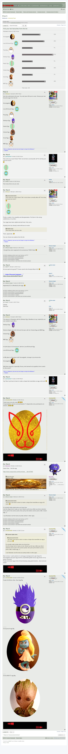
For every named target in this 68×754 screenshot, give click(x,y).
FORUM (63, 4)
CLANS (50, 5)
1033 (53, 402)
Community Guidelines (16, 22)
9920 (53, 275)
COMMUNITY (56, 5)
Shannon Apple (52, 245)
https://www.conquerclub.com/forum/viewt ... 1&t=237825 (18, 471)
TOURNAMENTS (44, 5)
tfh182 (50, 179)
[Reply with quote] (45, 92)
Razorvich (51, 476)
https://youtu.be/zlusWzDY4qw (12, 276)
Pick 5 (4, 16)
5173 (53, 481)
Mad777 (50, 273)
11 (52, 308)
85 (52, 181)
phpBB (9, 741)
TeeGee (7, 489)
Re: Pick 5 (6, 154)
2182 (53, 247)
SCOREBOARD (35, 5)
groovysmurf (52, 163)
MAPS (29, 5)
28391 (53, 104)
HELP (64, 5)
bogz (50, 306)
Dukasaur (51, 100)
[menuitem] (11, 9)
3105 (53, 167)
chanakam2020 (52, 398)
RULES (63, 6)
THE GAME (24, 5)
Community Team (12, 18)
